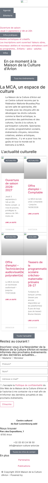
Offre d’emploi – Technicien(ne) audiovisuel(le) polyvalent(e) (15, 268)
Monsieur (18, 358)
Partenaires (24, 460)
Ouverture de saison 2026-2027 (12, 185)
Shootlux (27, 475)
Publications (24, 466)
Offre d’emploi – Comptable (35, 189)
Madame (6, 358)
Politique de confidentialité (28, 385)
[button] (24, 7)
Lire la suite (10, 222)
